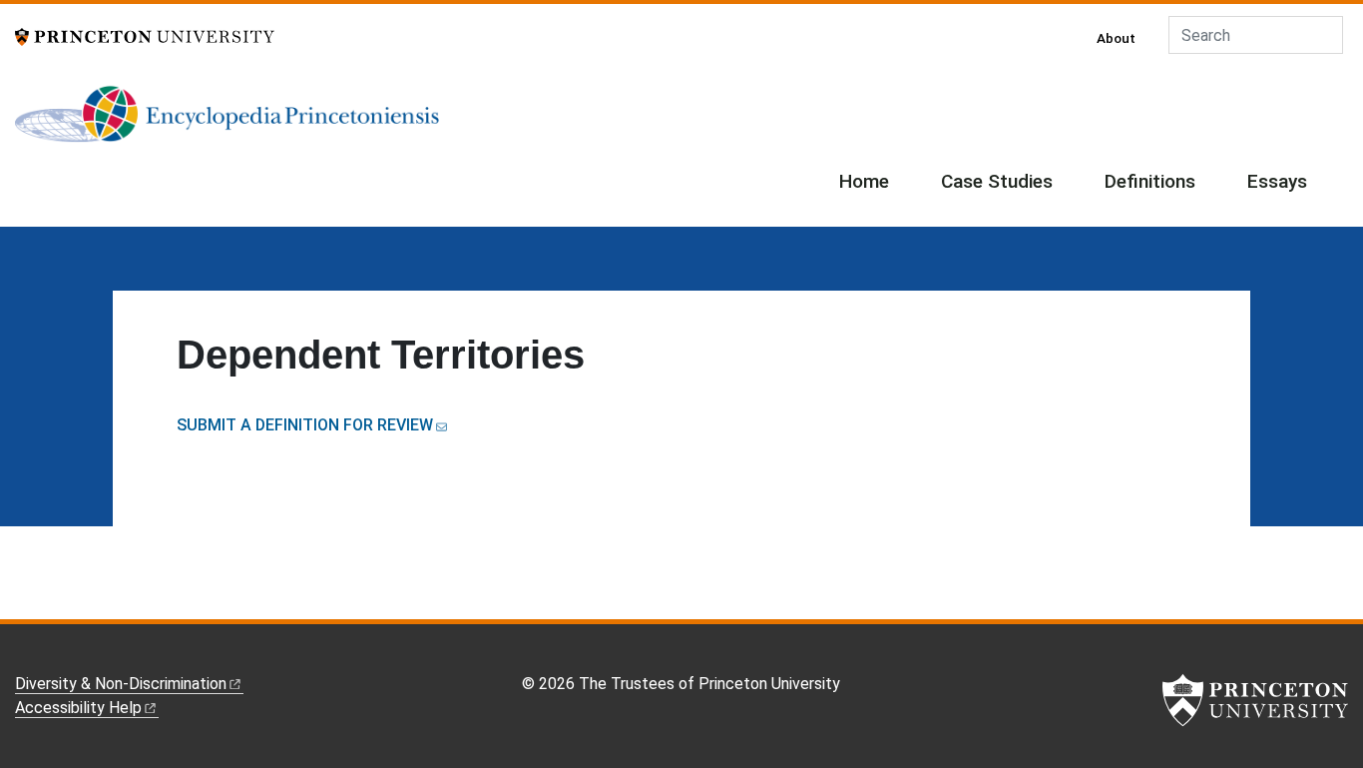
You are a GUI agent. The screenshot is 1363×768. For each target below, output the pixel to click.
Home (864, 181)
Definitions (1150, 181)
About (1116, 38)
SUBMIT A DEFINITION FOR (305, 424)
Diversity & (121, 683)
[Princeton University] (144, 35)
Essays (1277, 181)
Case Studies (997, 181)
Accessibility (78, 707)
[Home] (227, 122)
